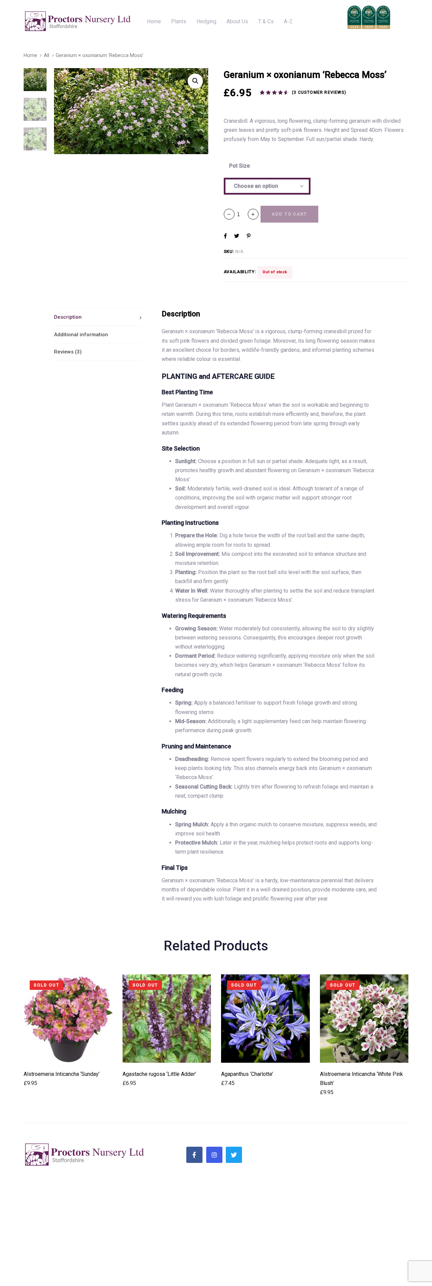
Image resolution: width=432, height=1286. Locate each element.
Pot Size (239, 166)
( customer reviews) (319, 92)
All (46, 55)
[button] (253, 214)
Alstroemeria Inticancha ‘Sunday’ (62, 1074)
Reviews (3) (68, 352)
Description (68, 317)
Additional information (81, 335)
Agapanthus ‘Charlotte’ (247, 1074)
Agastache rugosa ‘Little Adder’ (159, 1074)
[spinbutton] (241, 214)
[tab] (97, 317)
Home (30, 55)
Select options (68, 1053)
